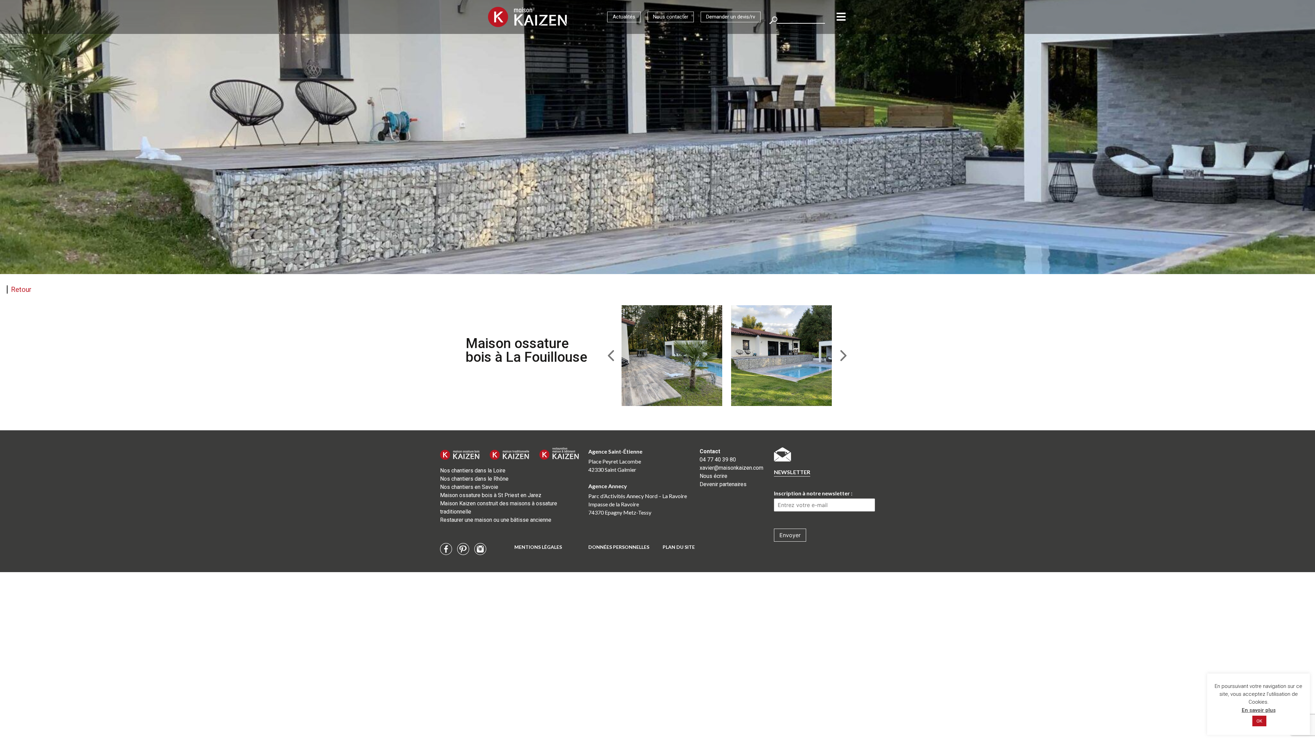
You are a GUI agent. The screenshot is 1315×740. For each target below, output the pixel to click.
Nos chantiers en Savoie (469, 487)
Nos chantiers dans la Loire (472, 470)
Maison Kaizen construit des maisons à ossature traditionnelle (498, 507)
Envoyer (790, 535)
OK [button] (1259, 721)
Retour (21, 289)
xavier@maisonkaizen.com (731, 468)
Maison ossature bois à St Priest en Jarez (490, 495)
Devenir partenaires (723, 484)
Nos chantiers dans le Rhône (474, 479)
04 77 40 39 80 (718, 459)
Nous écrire (713, 476)
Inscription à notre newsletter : (813, 493)
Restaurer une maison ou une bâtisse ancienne (495, 520)
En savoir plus (1259, 710)
